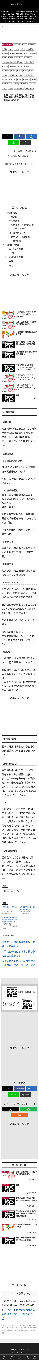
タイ (11, 49)
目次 (15, 207)
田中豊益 (6, 70)
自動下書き (24, 83)
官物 (17, 49)
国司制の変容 (13, 245)
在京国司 (20, 75)
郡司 (34, 79)
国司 (5, 79)
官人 (25, 44)
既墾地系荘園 (19, 233)
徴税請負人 (19, 57)
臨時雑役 (27, 79)
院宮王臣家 (30, 88)
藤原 (14, 70)
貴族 (32, 70)
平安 (27, 53)
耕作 (16, 83)
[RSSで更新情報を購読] (19, 1115)
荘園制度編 (11, 213)
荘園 (5, 49)
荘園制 (6, 53)
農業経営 (14, 66)
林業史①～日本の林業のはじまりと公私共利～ (18, 944)
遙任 (20, 70)
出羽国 (12, 75)
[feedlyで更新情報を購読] (28, 1109)
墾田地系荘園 (8, 83)
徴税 (20, 79)
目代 (32, 75)
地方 (12, 53)
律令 (23, 49)
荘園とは (13, 217)
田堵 (5, 75)
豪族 (11, 88)
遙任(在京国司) (16, 249)
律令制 (6, 66)
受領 (21, 66)
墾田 (5, 57)
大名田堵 (18, 44)
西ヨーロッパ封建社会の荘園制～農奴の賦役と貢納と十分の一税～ (9, 920)
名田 (26, 70)
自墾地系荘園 (20, 88)
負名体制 (6, 62)
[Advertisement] (19, 33)
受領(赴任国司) (16, 257)
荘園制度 (32, 44)
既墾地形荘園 (30, 62)
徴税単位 (20, 53)
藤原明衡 (30, 49)
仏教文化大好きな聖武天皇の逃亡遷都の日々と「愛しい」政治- (19, 963)
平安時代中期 (8, 44)
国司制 (33, 83)
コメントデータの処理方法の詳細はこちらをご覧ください (18, 1314)
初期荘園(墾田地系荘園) (23, 225)
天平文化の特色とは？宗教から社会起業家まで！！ (18, 953)
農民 (27, 66)
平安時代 (28, 57)
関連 (11, 266)
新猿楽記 (15, 62)
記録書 (34, 53)
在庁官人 (12, 79)
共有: (11, 261)
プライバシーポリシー (19, 1353)
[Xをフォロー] (10, 1109)
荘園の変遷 (14, 221)
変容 (5, 88)
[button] (25, 142)
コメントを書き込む (19, 1293)
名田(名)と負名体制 (20, 237)
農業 (11, 57)
